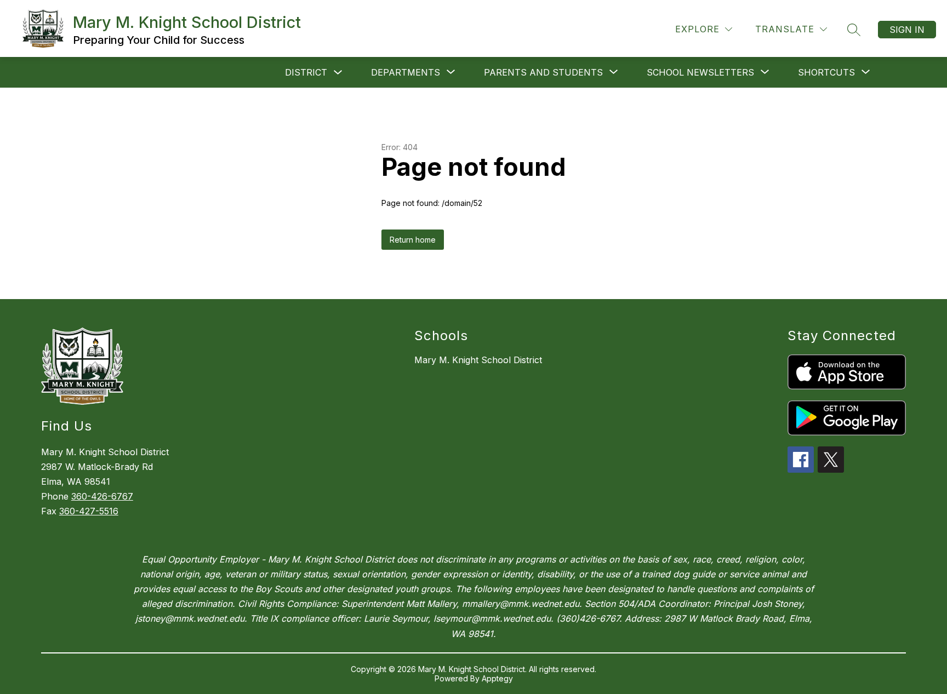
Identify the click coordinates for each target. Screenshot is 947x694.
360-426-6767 (102, 496)
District (306, 72)
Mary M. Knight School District (478, 359)
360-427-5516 (88, 511)
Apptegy (497, 678)
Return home (413, 239)
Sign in (907, 29)
